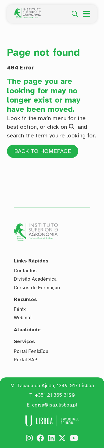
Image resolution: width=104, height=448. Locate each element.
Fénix (20, 309)
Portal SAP (25, 360)
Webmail (23, 318)
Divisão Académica (35, 279)
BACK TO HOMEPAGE (42, 151)
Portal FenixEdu (31, 351)
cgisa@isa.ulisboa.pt (54, 405)
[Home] (27, 11)
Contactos (25, 271)
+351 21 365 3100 (55, 395)
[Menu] (86, 14)
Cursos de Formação (37, 288)
